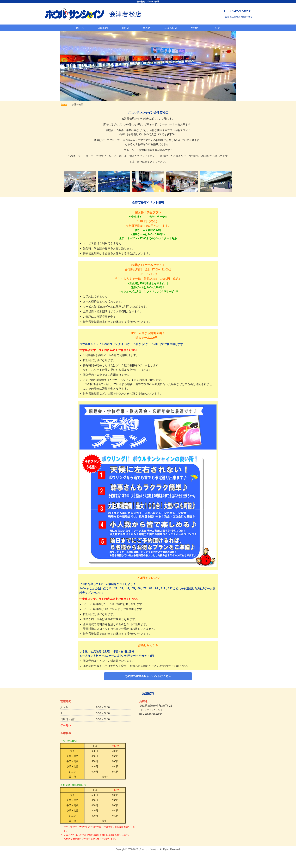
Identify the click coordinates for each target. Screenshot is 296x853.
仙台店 (125, 27)
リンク (216, 27)
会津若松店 (170, 27)
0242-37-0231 (241, 11)
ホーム (80, 27)
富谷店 (147, 27)
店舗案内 (102, 27)
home (64, 104)
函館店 (195, 27)
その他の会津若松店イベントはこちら (148, 676)
